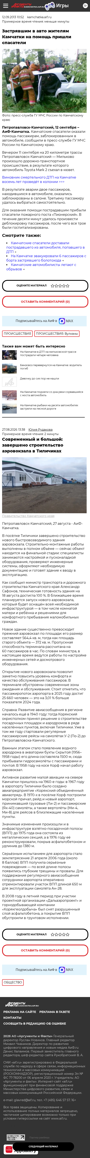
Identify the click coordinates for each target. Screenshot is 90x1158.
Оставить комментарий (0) (45, 302)
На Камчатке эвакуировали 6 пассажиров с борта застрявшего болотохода (46, 258)
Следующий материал (43, 1146)
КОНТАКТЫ (12, 1018)
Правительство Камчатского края (28, 516)
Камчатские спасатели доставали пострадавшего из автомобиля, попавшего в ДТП (45, 247)
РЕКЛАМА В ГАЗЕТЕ (54, 1012)
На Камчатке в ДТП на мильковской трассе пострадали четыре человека (48, 353)
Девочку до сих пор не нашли (39, 378)
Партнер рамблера (39, 1137)
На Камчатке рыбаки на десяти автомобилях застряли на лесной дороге (49, 407)
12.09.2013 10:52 (13, 17)
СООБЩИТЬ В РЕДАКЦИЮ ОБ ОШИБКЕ (34, 1023)
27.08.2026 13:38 (13, 430)
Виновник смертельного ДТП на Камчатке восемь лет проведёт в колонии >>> (39, 179)
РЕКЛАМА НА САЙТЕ (19, 1012)
